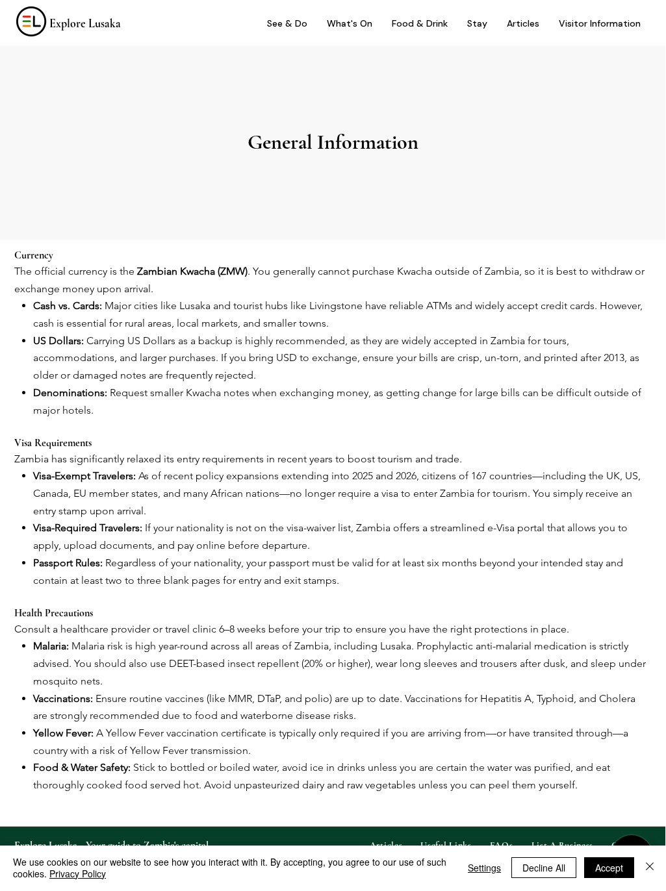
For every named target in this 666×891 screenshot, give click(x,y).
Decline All (543, 867)
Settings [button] (484, 867)
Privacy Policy (77, 873)
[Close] (650, 867)
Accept (609, 867)
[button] (599, 23)
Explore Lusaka (85, 23)
